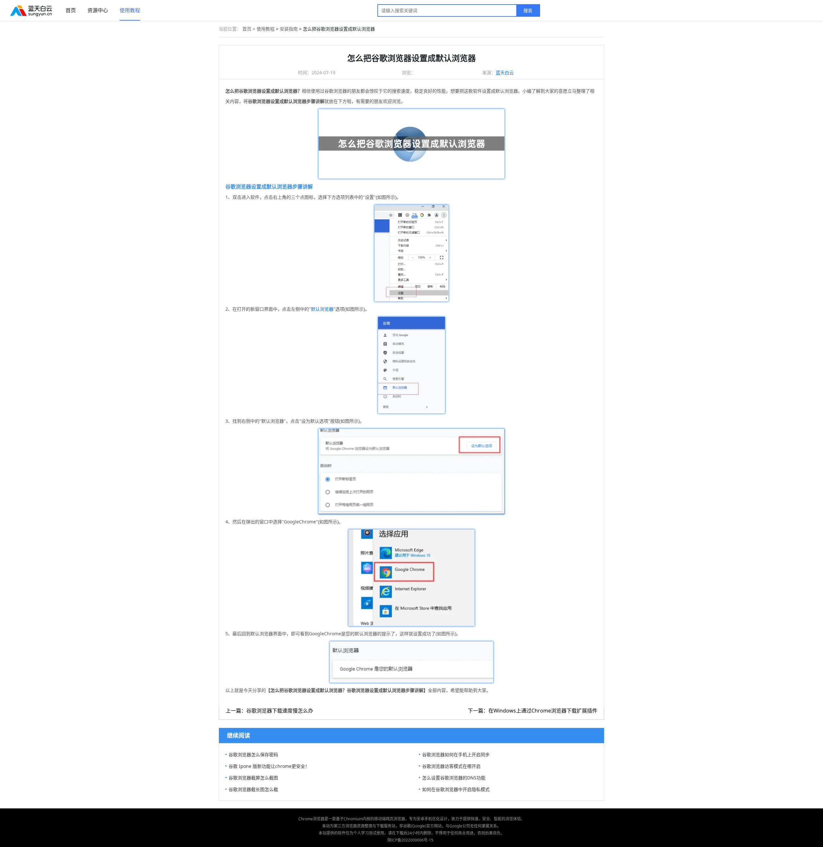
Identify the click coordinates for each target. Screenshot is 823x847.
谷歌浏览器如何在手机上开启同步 (456, 754)
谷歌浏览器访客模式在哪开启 (451, 766)
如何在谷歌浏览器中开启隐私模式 (456, 789)
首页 (71, 10)
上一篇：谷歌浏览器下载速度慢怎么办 (269, 710)
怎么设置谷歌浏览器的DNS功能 (453, 778)
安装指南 (289, 29)
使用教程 (130, 10)
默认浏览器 (322, 309)
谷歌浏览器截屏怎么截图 (253, 778)
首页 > (249, 29)
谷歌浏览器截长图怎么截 (253, 789)
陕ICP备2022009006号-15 (410, 840)
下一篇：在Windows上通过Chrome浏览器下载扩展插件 (532, 710)
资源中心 (97, 10)
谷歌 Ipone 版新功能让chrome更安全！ (269, 766)
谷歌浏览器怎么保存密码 (253, 754)
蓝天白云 (505, 72)
